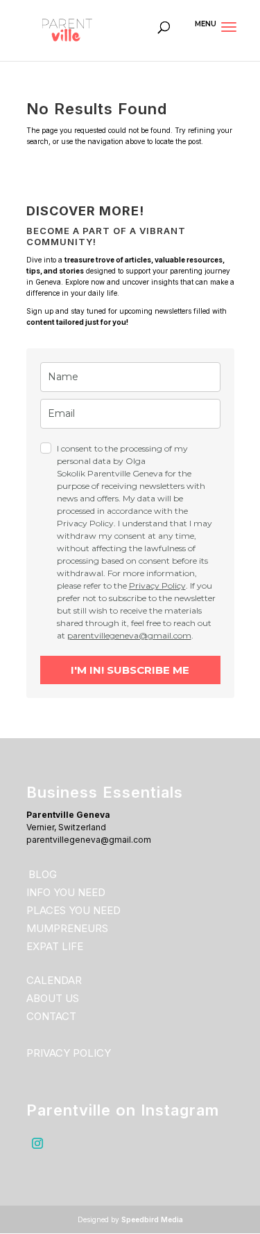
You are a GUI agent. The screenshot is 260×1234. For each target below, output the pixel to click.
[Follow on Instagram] (37, 1143)
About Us (52, 998)
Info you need (65, 892)
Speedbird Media (152, 1219)
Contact (51, 1016)
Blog (42, 874)
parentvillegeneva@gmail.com (129, 635)
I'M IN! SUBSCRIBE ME (130, 670)
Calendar (54, 980)
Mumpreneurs (67, 928)
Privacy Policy (157, 585)
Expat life (54, 946)
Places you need (73, 910)
